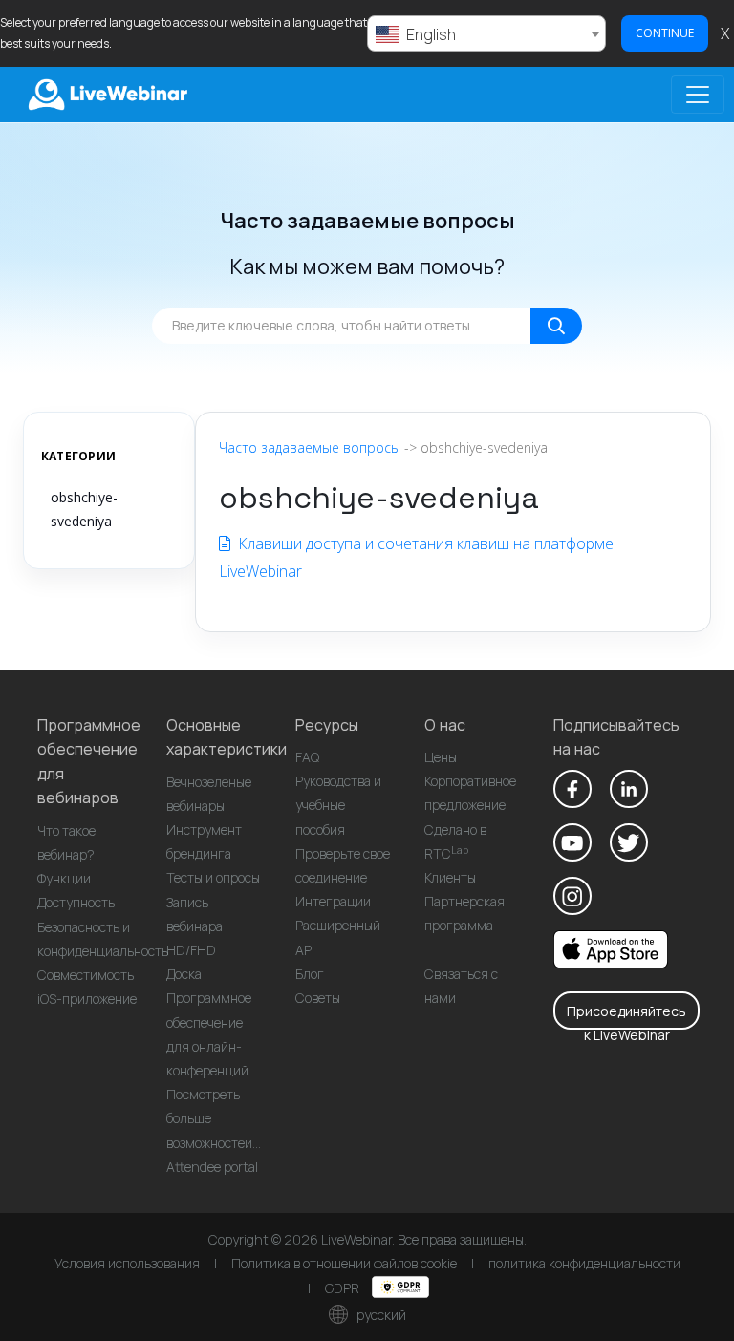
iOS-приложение (87, 999)
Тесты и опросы (213, 877)
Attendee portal (212, 1167)
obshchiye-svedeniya (84, 509)
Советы (317, 998)
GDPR (343, 1288)
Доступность (76, 902)
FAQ (307, 757)
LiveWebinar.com (106, 94)
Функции (64, 878)
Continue (665, 33)
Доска (184, 974)
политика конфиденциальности (584, 1263)
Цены (440, 757)
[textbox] (486, 34)
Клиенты (450, 877)
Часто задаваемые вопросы (309, 447)
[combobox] (486, 33)
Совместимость (85, 975)
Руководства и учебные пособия (338, 805)
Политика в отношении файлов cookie (344, 1263)
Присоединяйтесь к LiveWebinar (626, 1016)
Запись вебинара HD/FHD (194, 926)
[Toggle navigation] (697, 94)
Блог (309, 974)
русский (380, 1315)
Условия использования (127, 1263)
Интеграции (333, 901)
